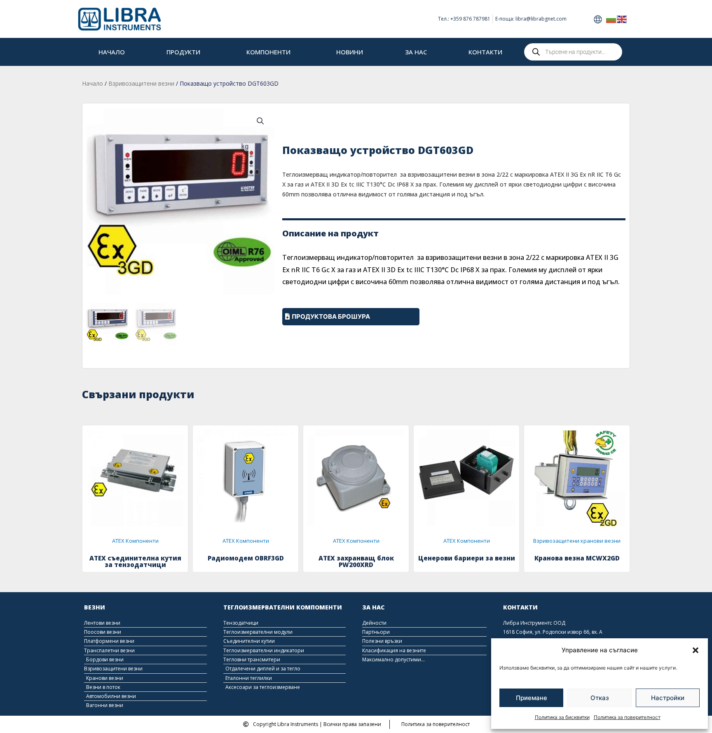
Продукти (183, 52)
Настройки (667, 698)
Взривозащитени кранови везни (577, 540)
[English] (622, 19)
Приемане (531, 698)
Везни (94, 607)
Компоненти (268, 52)
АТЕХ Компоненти (135, 540)
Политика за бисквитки (562, 717)
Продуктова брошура (331, 316)
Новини (349, 52)
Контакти (485, 52)
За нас (416, 52)
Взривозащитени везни (141, 83)
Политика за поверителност (627, 717)
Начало (111, 52)
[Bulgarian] (611, 19)
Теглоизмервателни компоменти (282, 607)
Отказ (599, 698)
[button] (695, 650)
